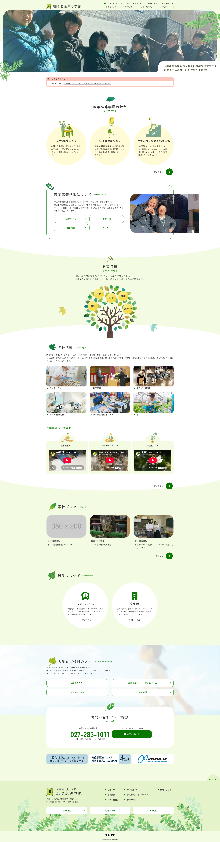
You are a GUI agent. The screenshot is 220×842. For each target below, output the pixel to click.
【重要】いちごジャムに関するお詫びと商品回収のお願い (87, 83)
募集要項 (143, 692)
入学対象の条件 (77, 692)
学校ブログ (131, 799)
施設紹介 (71, 227)
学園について (111, 7)
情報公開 (67, 810)
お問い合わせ (169, 3)
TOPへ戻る (213, 779)
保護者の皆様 (152, 3)
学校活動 (128, 7)
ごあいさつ (71, 218)
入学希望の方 (132, 789)
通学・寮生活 (146, 7)
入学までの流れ (77, 682)
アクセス (138, 3)
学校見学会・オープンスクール (117, 3)
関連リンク (110, 810)
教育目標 (107, 218)
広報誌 (153, 810)
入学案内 (164, 7)
